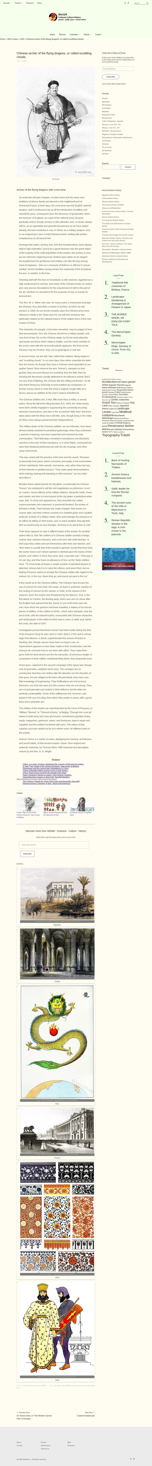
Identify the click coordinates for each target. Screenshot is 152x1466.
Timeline (18, 3)
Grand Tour (109, 402)
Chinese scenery (81, 1385)
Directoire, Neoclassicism (111, 131)
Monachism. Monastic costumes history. (117, 249)
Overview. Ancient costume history (115, 256)
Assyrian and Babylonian (111, 208)
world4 (25, 61)
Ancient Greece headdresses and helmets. (121, 478)
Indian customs (113, 406)
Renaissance (107, 118)
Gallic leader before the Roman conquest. (121, 492)
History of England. (123, 403)
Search (105, 164)
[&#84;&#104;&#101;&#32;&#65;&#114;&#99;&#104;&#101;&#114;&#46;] (56, 175)
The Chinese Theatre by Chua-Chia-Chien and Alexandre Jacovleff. (51, 781)
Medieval (105, 111)
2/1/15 (18, 61)
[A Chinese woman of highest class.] (82, 804)
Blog (69, 1442)
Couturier (111, 392)
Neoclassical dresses (121, 418)
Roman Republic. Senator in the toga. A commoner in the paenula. (121, 527)
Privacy (43, 1442)
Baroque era (114, 387)
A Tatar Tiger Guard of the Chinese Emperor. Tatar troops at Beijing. (51, 766)
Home (52, 34)
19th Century (12, 39)
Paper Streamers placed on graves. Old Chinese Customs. (47, 775)
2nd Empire (106, 141)
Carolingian (106, 108)
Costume (74, 34)
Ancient (105, 98)
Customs (105, 395)
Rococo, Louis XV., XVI (110, 128)
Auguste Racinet (116, 385)
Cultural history (126, 392)
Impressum (45, 1449)
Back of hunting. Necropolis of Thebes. (121, 464)
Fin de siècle (107, 147)
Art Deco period (126, 381)
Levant (106, 411)
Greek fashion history (110, 198)
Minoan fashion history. (110, 202)
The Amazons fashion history (113, 220)
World (86, 34)
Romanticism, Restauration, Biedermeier (117, 137)
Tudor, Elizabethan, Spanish (112, 121)
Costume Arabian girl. (86, 1414)
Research (30, 3)
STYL (111, 432)
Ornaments (106, 421)
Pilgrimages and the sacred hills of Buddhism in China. (46, 768)
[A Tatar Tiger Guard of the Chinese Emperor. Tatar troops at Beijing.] (29, 804)
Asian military (58, 1385)
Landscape (123, 408)
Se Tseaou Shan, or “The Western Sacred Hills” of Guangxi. (34, 1416)
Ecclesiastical (109, 397)
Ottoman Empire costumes (120, 421)
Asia (36, 1385)
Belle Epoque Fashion (109, 390)
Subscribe (27, 854)
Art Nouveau (107, 150)
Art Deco (105, 154)
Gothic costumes (120, 399)
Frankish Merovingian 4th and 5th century (117, 235)
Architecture (109, 381)
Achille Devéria (106, 379)
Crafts (117, 392)
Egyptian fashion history (111, 195)
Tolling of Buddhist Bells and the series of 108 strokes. (45, 771)
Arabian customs (116, 379)
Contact (19, 1445)
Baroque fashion (127, 388)
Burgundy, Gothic (108, 115)
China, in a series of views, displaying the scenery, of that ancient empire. (53, 764)
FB (128, 3)
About (39, 3)
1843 (22, 39)
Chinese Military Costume (69, 1385)
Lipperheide (115, 412)
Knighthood (112, 409)
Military (44, 1385)
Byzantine (105, 102)
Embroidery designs (122, 397)
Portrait (119, 423)
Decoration (123, 394)
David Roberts (114, 395)
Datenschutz (45, 1445)
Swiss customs (118, 432)
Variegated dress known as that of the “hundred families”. (46, 777)
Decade (6, 3)
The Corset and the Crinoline (113, 205)
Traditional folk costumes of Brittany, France (120, 286)
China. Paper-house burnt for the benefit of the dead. (45, 773)
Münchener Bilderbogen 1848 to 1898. (116, 253)
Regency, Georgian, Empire (112, 134)
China (39, 1385)
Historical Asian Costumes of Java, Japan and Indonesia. (47, 784)
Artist (105, 384)
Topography (111, 435)
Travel (98, 34)
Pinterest (125, 3)
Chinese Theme (90, 1385)
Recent (62, 34)
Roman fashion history (110, 217)
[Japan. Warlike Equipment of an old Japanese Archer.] (55, 804)
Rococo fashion (115, 429)
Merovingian (106, 105)
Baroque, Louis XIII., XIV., (111, 124)
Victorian (105, 144)
